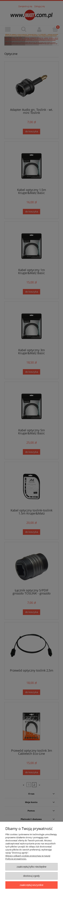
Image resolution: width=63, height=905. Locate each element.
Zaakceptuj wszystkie (31, 884)
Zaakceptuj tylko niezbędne (31, 866)
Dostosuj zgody (31, 875)
